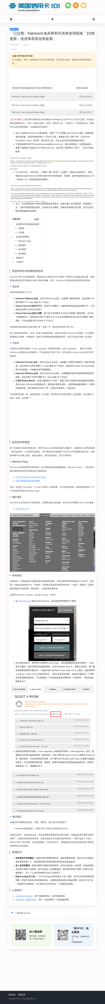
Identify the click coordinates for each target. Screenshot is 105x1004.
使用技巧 (18, 258)
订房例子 (18, 262)
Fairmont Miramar (24, 896)
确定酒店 (20, 245)
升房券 (19, 232)
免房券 (19, 228)
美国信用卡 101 (31, 999)
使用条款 (11, 994)
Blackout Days (23, 241)
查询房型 (20, 249)
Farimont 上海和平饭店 (26, 899)
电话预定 (20, 253)
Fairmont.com (22, 508)
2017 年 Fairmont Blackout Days (30, 477)
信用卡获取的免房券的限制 (27, 480)
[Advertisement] (52, 75)
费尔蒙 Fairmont (23, 913)
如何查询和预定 (20, 237)
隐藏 (36, 219)
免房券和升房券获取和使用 (25, 224)
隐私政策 (21, 994)
